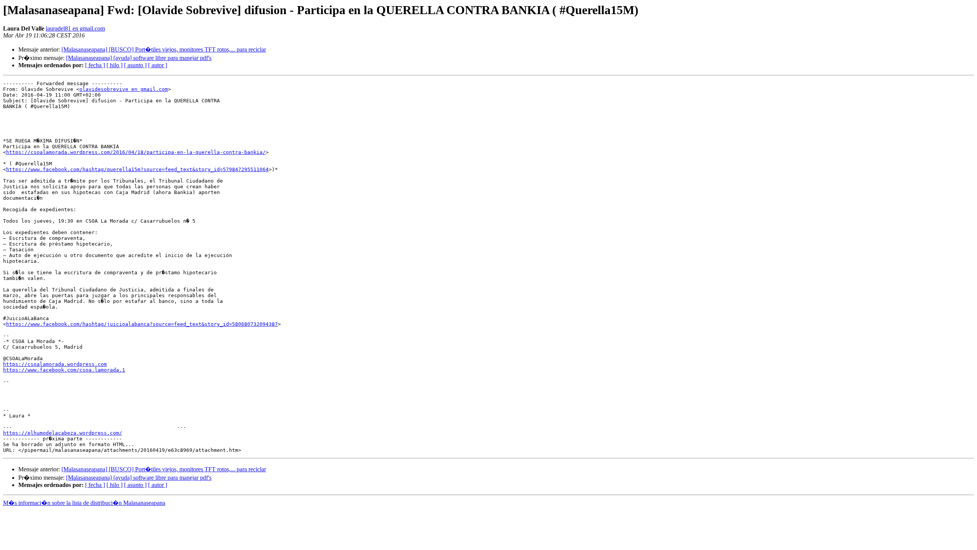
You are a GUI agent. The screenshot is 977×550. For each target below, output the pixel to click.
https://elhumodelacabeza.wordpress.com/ (62, 433)
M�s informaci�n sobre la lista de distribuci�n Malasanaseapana (84, 503)
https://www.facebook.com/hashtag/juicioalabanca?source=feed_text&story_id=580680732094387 (142, 324)
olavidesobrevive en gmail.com (123, 89)
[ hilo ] (114, 65)
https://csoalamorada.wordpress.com (55, 364)
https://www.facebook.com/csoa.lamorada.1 (64, 370)
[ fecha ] (95, 65)
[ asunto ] (135, 65)
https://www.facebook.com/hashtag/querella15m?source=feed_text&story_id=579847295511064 (137, 169)
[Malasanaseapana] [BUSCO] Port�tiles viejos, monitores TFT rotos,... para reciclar (163, 49)
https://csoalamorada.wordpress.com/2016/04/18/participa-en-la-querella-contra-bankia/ (136, 152)
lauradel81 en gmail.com (75, 28)
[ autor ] (157, 65)
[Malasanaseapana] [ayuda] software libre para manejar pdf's (138, 58)
